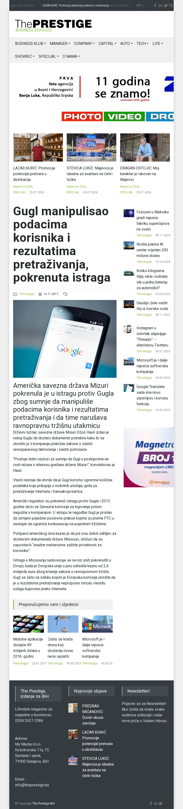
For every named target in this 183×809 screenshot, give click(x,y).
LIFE (156, 43)
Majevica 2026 (22, 186)
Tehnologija (27, 294)
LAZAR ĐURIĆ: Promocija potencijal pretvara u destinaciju (81, 5)
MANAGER (58, 43)
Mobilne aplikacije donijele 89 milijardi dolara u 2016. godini (28, 648)
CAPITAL (106, 43)
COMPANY (83, 43)
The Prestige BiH (43, 803)
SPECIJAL (47, 56)
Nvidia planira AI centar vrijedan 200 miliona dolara (152, 250)
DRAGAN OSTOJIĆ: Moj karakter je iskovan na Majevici (139, 174)
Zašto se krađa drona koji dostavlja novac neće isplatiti (60, 648)
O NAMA (70, 56)
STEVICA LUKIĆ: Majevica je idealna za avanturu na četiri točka (90, 174)
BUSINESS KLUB (29, 43)
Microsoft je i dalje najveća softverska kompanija (93, 648)
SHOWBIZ (23, 56)
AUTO (125, 43)
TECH (141, 43)
